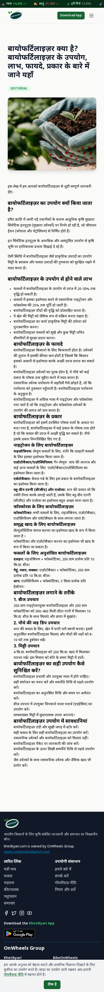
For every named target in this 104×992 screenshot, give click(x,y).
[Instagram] (21, 913)
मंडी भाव (10, 869)
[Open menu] (91, 15)
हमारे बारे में (63, 869)
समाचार (9, 903)
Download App (71, 15)
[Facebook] (6, 913)
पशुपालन (10, 896)
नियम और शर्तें (65, 890)
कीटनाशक (11, 890)
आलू (52, 4)
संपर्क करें (62, 876)
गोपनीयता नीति (65, 883)
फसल (8, 876)
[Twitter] (14, 913)
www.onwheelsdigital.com (27, 852)
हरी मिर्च (86, 4)
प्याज (19, 4)
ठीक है (52, 984)
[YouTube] (29, 913)
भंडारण (9, 883)
